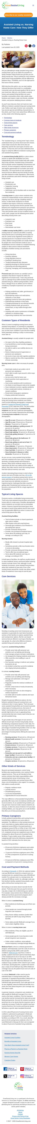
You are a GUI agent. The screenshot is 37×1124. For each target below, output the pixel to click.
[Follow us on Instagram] (26, 1076)
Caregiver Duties (9, 1060)
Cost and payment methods (12, 132)
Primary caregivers (10, 130)
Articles (9, 38)
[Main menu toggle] (33, 5)
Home (4, 38)
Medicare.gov (13, 953)
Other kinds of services (11, 127)
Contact (20, 1114)
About (20, 1112)
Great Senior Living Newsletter (20, 1118)
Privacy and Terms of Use (20, 1116)
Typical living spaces (10, 122)
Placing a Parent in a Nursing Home (15, 1049)
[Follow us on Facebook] (10, 1069)
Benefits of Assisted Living (12, 1041)
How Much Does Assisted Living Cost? (16, 1045)
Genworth (13, 871)
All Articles (20, 1110)
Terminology (8, 118)
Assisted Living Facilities (12, 1037)
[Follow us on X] (10, 1076)
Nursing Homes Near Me (12, 1053)
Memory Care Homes (11, 1056)
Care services (8, 125)
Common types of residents (12, 120)
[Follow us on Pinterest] (26, 1069)
